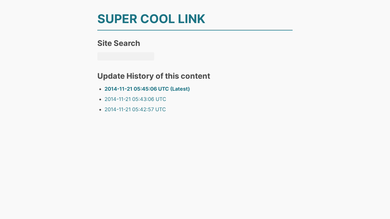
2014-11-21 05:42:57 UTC (135, 109)
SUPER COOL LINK (151, 18)
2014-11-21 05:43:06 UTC (135, 99)
